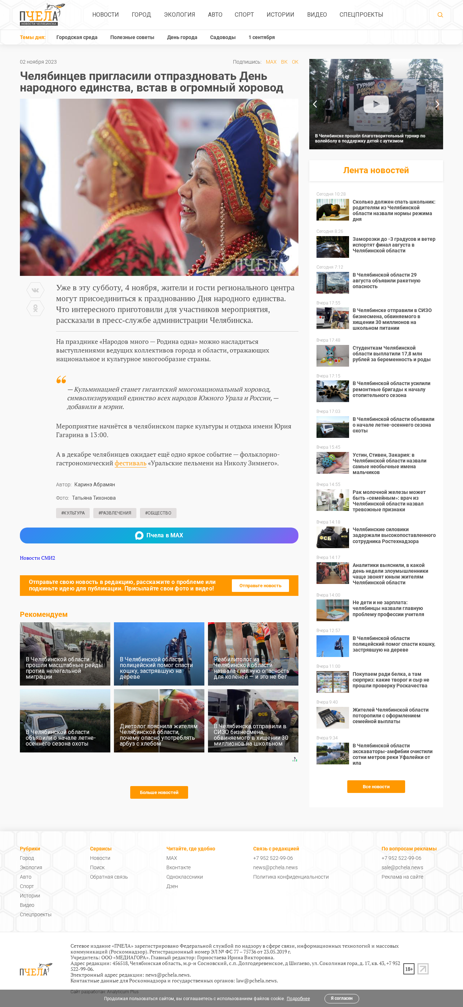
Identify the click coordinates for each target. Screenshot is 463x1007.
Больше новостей (159, 792)
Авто (215, 14)
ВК (284, 62)
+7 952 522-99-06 (273, 858)
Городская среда (77, 37)
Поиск (97, 867)
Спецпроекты (361, 14)
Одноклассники (184, 877)
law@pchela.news (256, 980)
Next (437, 104)
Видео (317, 14)
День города (182, 37)
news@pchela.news (275, 867)
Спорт (244, 14)
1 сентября (262, 37)
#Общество (158, 513)
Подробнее (298, 998)
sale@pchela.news (402, 867)
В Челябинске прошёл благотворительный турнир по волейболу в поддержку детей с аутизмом (370, 138)
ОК (295, 62)
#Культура (73, 513)
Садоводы (223, 37)
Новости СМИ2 (37, 557)
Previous (314, 104)
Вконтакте (178, 867)
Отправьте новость (260, 585)
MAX (271, 62)
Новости (105, 14)
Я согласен (342, 998)
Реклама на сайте (402, 877)
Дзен (172, 886)
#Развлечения (114, 513)
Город (141, 14)
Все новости (376, 786)
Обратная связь (109, 877)
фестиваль (130, 462)
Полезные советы (132, 37)
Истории (280, 14)
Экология (179, 14)
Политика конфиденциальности (291, 877)
